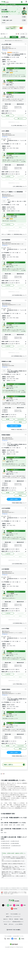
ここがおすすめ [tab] (7, 176)
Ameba (8, 938)
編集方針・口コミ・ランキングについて (13, 916)
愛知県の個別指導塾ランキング (15, 889)
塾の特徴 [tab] (7, 115)
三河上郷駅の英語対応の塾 (5, 845)
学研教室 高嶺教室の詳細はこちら (18, 502)
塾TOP (2, 888)
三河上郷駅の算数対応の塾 (5, 847)
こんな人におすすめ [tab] (20, 419)
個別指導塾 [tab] (14, 37)
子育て (24, 905)
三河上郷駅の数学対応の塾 (15, 845)
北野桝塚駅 (6, 824)
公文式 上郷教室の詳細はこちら (19, 186)
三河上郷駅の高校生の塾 (5, 843)
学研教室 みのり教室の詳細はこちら (18, 429)
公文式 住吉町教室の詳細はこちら (18, 563)
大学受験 (17, 905)
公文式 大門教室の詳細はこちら (19, 684)
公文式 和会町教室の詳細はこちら (18, 295)
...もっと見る (23, 76)
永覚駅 (2, 824)
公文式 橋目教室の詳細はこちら (19, 623)
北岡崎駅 (22, 824)
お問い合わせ (11, 924)
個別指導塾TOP (6, 889)
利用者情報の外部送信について (17, 921)
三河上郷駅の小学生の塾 (5, 841)
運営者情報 (16, 919)
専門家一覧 (11, 919)
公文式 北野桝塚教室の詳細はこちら (18, 356)
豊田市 (5, 832)
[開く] (25, 57)
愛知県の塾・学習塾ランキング (17, 888)
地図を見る (6, 49)
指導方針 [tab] (20, 422)
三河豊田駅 (18, 824)
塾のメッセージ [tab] (20, 118)
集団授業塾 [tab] (23, 37)
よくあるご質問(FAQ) (18, 924)
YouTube (15, 908)
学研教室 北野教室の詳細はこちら (18, 756)
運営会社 (5, 924)
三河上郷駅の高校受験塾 (14, 843)
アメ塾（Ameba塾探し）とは (15, 913)
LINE (11, 905)
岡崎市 (2, 832)
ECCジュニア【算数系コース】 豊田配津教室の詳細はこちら (13, 234)
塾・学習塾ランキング (7, 888)
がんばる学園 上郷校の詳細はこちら (18, 125)
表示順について (5, 33)
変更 (24, 16)
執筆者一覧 (5, 919)
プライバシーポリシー (7, 921)
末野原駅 (10, 824)
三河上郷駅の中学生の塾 (14, 841)
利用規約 (21, 919)
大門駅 (14, 824)
